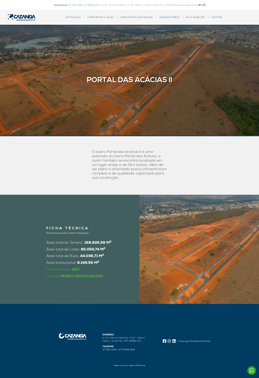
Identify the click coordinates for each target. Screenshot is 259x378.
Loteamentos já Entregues (136, 17)
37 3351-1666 (75, 5)
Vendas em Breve (169, 17)
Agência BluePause (137, 365)
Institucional (73, 17)
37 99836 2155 (92, 5)
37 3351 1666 (110, 350)
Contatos (216, 17)
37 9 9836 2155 (126, 350)
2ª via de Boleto (195, 17)
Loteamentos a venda (100, 17)
